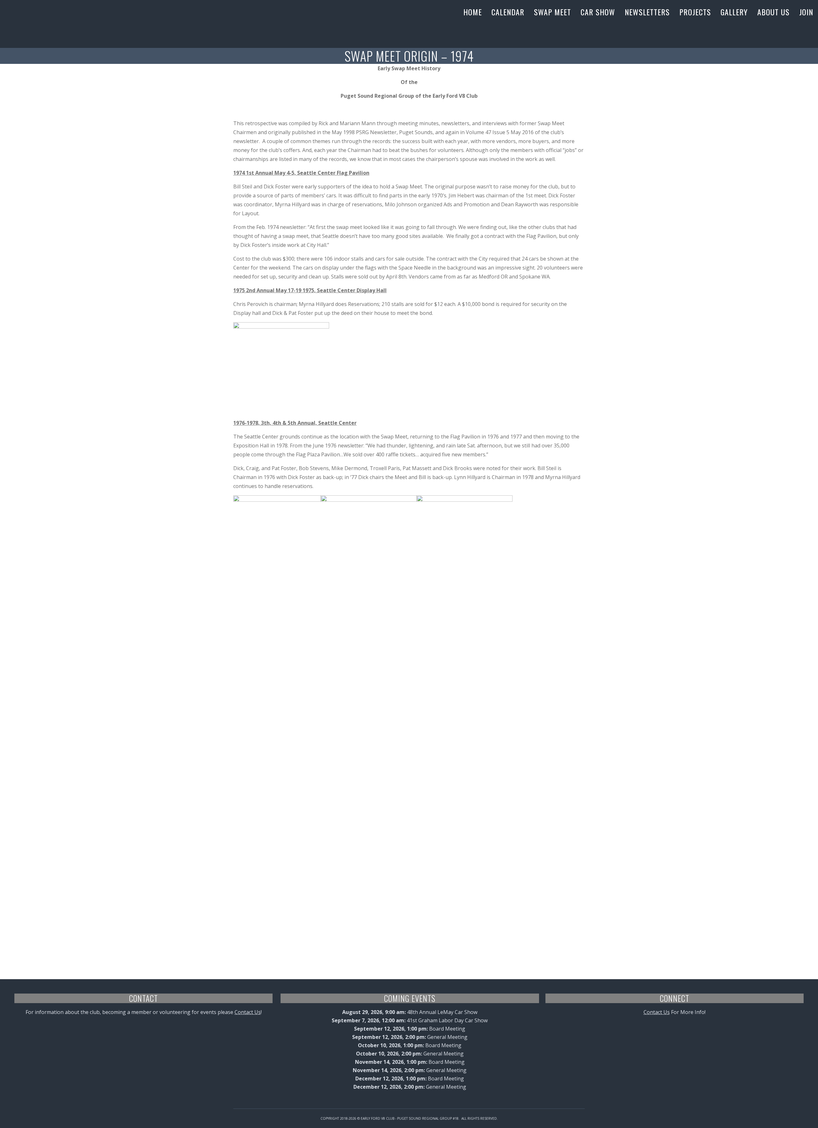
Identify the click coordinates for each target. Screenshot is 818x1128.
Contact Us (248, 1012)
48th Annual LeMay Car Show (442, 1012)
